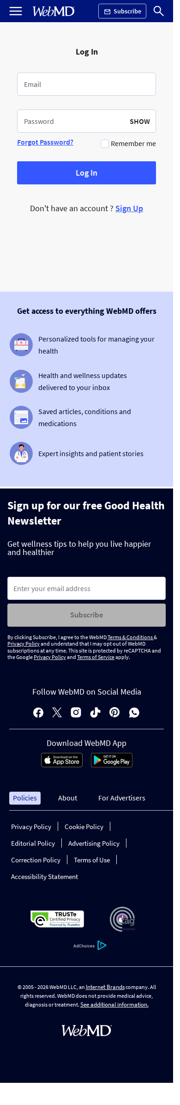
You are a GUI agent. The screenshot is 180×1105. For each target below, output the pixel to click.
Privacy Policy (23, 643)
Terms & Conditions (131, 637)
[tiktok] (95, 713)
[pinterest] (114, 713)
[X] (57, 713)
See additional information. (114, 1004)
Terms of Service (95, 656)
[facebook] (38, 713)
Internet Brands (105, 987)
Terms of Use (92, 859)
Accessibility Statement (44, 876)
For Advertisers (121, 797)
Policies (25, 797)
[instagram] (76, 713)
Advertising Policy (94, 843)
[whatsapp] (134, 713)
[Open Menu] (15, 11)
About (67, 797)
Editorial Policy (33, 843)
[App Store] (62, 764)
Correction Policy (35, 859)
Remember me (133, 143)
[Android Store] (111, 764)
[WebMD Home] (53, 11)
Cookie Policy (84, 826)
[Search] (159, 11)
